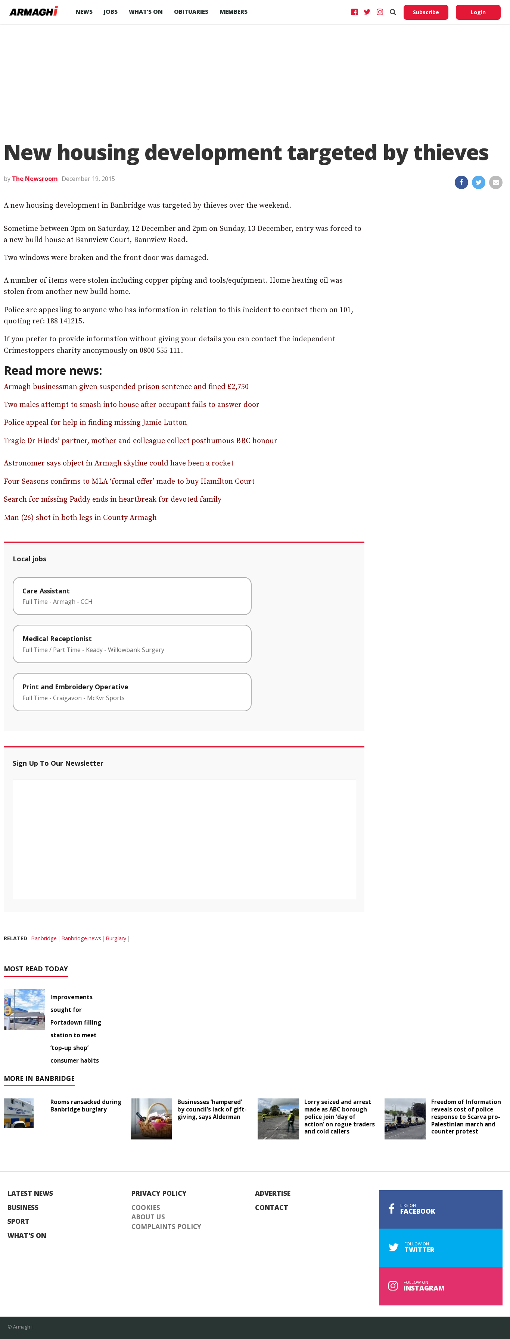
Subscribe (426, 12)
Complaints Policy (166, 1226)
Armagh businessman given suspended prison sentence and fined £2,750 (126, 387)
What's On (26, 1235)
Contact (271, 1207)
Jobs (111, 11)
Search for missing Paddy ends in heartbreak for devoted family (112, 499)
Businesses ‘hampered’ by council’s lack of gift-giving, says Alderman (212, 1109)
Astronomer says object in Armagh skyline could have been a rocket (119, 463)
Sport (18, 1221)
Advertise (272, 1193)
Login (478, 12)
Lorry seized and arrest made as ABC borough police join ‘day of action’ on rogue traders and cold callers (339, 1116)
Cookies (145, 1207)
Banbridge (44, 938)
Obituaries (191, 11)
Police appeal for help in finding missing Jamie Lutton (95, 422)
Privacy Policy (159, 1193)
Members (234, 11)
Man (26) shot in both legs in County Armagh (80, 518)
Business (22, 1207)
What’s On (146, 11)
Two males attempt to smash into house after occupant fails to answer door (131, 405)
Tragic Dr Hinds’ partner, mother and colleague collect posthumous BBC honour (140, 441)
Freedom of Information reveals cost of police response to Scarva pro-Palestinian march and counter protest (466, 1116)
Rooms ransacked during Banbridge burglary (85, 1105)
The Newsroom (35, 179)
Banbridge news (81, 938)
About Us (148, 1217)
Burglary (116, 938)
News (84, 11)
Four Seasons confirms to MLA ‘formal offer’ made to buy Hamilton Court (129, 481)
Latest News (30, 1193)
